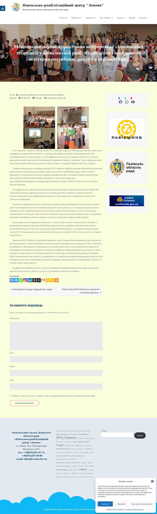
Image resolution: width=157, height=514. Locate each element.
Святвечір (89, 445)
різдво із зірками (73, 470)
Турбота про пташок (72, 452)
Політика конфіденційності (115, 509)
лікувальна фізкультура (63, 466)
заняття (73, 459)
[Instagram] (25, 280)
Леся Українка (83, 434)
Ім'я (12, 353)
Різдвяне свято (80, 445)
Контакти (143, 18)
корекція (84, 462)
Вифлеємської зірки (83, 431)
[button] (152, 481)
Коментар (15, 318)
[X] (34, 280)
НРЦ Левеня (66, 437)
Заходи (38, 98)
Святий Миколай (63, 449)
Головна (62, 18)
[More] (57, 280)
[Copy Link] (52, 280)
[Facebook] (12, 280)
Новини (132, 18)
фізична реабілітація (86, 473)
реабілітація (61, 469)
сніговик (90, 470)
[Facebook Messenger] (16, 280)
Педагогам (90, 18)
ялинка (91, 477)
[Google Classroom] (48, 280)
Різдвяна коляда (69, 445)
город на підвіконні (63, 456)
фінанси (58, 477)
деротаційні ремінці (62, 459)
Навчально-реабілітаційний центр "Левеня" (63, 5)
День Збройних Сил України (66, 434)
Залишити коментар (56, 98)
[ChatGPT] (39, 280)
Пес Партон (59, 442)
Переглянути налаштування (142, 504)
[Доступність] (2, 8)
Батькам (120, 18)
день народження (77, 456)
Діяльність (75, 18)
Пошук (104, 430)
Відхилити (122, 504)
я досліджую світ (83, 477)
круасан (90, 462)
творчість (75, 473)
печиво (80, 466)
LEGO (58, 431)
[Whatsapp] (21, 280)
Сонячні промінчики (77, 449)
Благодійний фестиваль (68, 431)
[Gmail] (43, 280)
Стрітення (88, 449)
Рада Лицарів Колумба (81, 442)
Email (13, 366)
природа (91, 466)
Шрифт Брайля (83, 452)
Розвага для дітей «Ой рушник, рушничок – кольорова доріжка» (81, 291)
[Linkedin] (30, 280)
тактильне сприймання (63, 473)
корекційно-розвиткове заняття (68, 462)
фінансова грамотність (69, 477)
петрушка (74, 466)
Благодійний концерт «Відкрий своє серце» (33, 289)
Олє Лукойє (80, 438)
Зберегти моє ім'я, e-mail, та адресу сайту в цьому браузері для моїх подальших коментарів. (53, 396)
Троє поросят (60, 452)
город (91, 452)
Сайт (12, 380)
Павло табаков (89, 438)
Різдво (60, 445)
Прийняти (105, 504)
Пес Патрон (68, 442)
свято (83, 469)
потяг (86, 466)
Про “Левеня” (105, 18)
